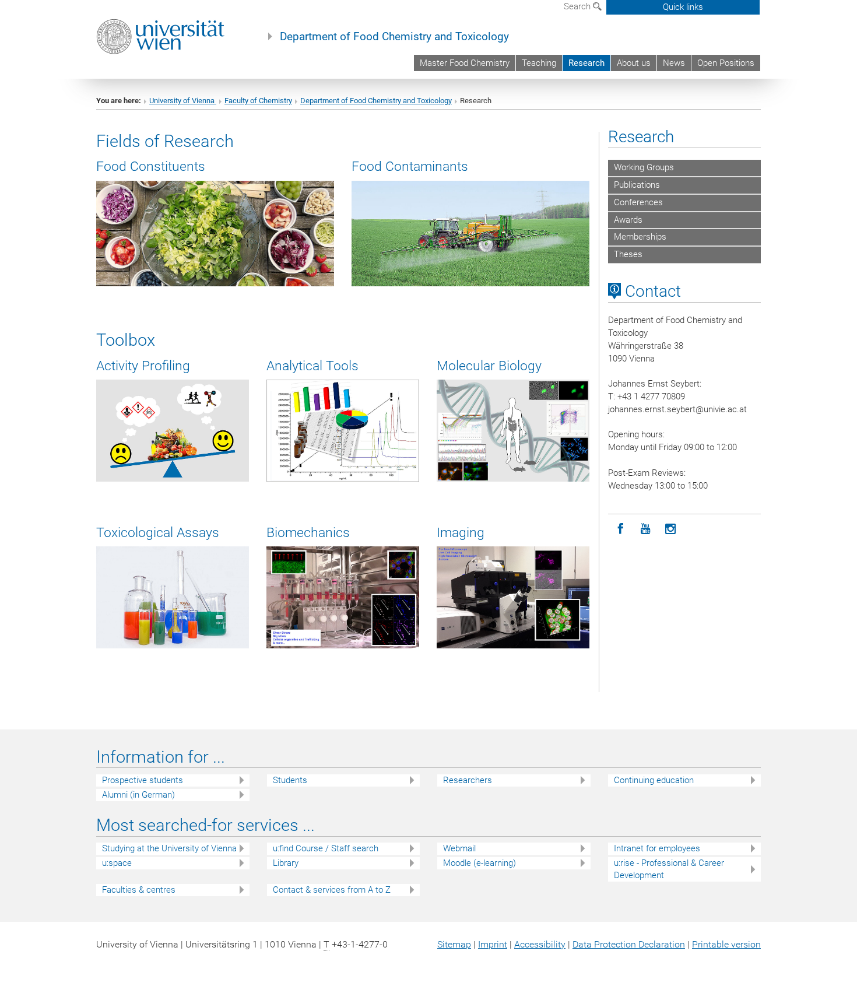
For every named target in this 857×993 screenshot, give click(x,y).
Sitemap (454, 944)
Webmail (459, 848)
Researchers (467, 780)
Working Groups (644, 167)
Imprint (492, 944)
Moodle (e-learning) (479, 863)
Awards (628, 220)
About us (634, 63)
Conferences (638, 202)
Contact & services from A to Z (332, 890)
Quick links (683, 7)
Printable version (726, 944)
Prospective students (142, 780)
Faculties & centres (138, 890)
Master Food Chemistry (465, 63)
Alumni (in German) (138, 795)
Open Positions (725, 63)
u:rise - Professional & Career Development (669, 869)
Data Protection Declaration (628, 944)
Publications (637, 185)
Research (586, 63)
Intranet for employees (657, 848)
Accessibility (540, 944)
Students (290, 780)
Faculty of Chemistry (258, 100)
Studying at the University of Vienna (169, 848)
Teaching (539, 63)
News (674, 63)
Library (285, 863)
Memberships (640, 236)
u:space (117, 863)
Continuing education (654, 780)
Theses (628, 254)
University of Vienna (182, 100)
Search (578, 6)
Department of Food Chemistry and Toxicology (394, 36)
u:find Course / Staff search (325, 848)
